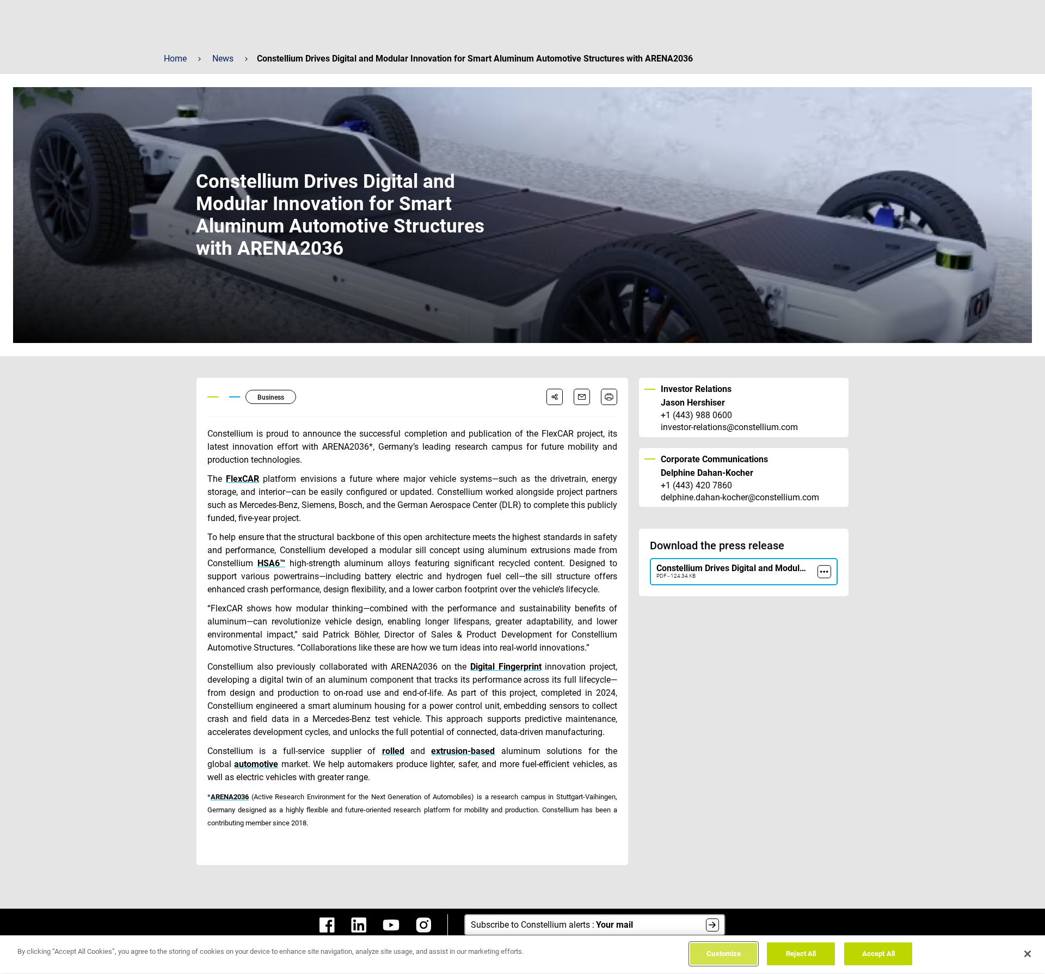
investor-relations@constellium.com (729, 427)
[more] (824, 571)
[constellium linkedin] (358, 925)
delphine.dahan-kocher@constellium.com (740, 497)
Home (175, 58)
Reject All (801, 954)
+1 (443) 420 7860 (696, 485)
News (222, 58)
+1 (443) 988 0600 (696, 415)
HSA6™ (271, 563)
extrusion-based (463, 751)
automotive (256, 764)
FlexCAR (242, 479)
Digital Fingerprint (506, 666)
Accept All (878, 954)
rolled (393, 751)
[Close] (1028, 954)
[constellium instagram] (423, 925)
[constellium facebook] (327, 925)
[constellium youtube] (391, 925)
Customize (723, 954)
